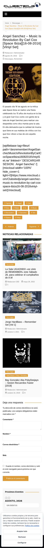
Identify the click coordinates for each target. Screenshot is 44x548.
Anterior (11, 227)
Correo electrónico (11, 444)
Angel (19, 203)
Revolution (10, 213)
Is (25, 208)
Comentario (8, 419)
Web (4, 455)
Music (34, 208)
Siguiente (32, 227)
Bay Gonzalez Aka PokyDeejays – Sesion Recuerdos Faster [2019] (21, 383)
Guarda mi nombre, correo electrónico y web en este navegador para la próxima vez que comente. (21, 469)
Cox (7, 208)
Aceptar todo (22, 531)
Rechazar (22, 537)
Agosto (8, 203)
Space (8, 217)
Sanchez (23, 213)
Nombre (6, 434)
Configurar (22, 543)
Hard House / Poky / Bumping (16, 375)
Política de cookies (32, 526)
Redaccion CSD (13, 282)
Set (34, 213)
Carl (29, 203)
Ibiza (17, 208)
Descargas (9, 59)
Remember (18, 59)
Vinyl (18, 217)
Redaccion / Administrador (14, 53)
